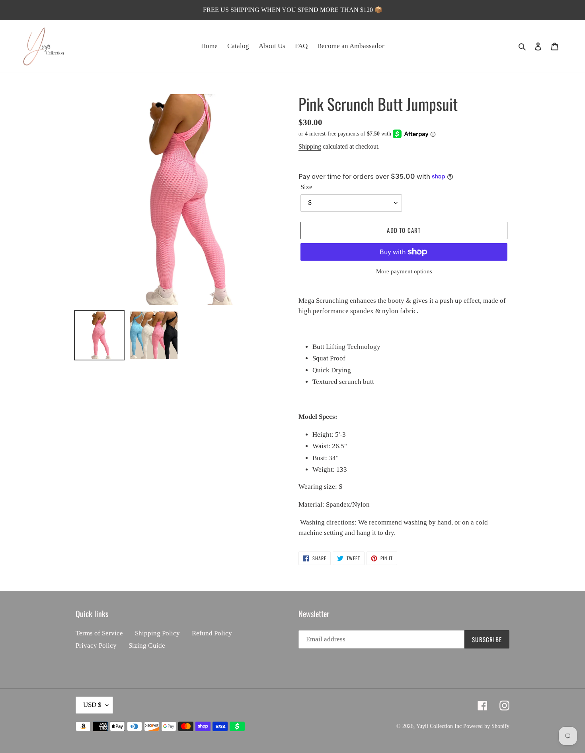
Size (306, 187)
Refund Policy (212, 633)
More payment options (404, 271)
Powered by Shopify (486, 726)
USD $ (92, 704)
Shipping (309, 146)
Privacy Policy (96, 645)
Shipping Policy (157, 633)
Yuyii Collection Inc (439, 726)
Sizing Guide (147, 645)
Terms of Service (99, 633)
